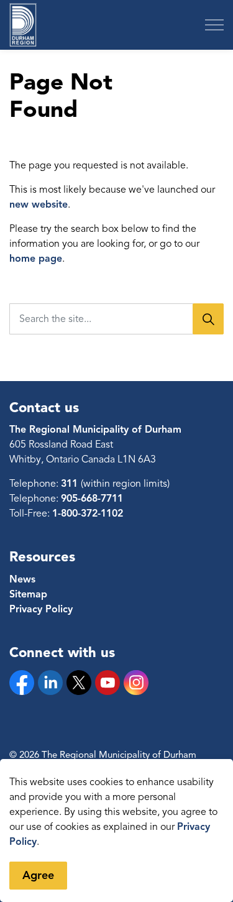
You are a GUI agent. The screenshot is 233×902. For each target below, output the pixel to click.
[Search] (208, 318)
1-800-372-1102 (87, 513)
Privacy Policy (41, 609)
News (22, 579)
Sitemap (28, 594)
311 (71, 483)
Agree (38, 875)
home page (35, 258)
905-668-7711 (92, 498)
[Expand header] (214, 25)
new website (38, 204)
